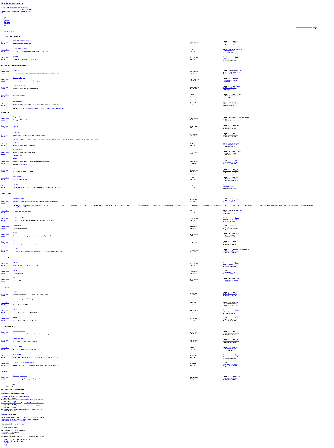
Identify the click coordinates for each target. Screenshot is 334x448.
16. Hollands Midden (194, 205)
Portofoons (24, 108)
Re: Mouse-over (227, 211)
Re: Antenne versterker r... (230, 80)
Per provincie (16, 132)
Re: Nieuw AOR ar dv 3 (229, 88)
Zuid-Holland (94, 139)
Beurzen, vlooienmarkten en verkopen (23, 362)
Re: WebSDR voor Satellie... (231, 95)
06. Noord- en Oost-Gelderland (67, 205)
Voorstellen (16, 56)
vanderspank (34, 409)
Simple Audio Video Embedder (13, 441)
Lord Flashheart (24, 164)
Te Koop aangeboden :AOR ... (231, 356)
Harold (237, 143)
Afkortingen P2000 (18, 217)
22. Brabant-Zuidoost (270, 205)
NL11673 (8, 432)
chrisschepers (238, 233)
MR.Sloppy (40, 417)
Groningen (47, 139)
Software (15, 262)
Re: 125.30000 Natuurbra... (230, 153)
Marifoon (225, 119)
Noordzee (237, 151)
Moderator (11, 433)
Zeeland (88, 139)
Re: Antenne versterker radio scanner (12, 399)
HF (14, 168)
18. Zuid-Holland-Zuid (221, 205)
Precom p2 (226, 227)
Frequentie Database (18, 117)
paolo (236, 225)
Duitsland (15, 301)
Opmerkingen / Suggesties (20, 48)
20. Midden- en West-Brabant (244, 205)
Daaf (21, 155)
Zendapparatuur (17, 101)
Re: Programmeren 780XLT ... (231, 264)
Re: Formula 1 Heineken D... (231, 333)
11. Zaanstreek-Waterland (131, 205)
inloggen (17, 7)
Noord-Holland (70, 139)
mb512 (237, 363)
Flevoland (28, 139)
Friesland (34, 139)
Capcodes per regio (18, 198)
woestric (237, 278)
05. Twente (55, 205)
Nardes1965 (238, 49)
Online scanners (17, 346)
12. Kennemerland (144, 205)
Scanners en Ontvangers (19, 85)
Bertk (236, 133)
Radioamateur (17, 176)
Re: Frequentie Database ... (230, 178)
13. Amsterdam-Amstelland (156, 205)
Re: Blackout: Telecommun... (231, 251)
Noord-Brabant (61, 139)
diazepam (237, 86)
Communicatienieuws (19, 338)
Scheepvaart (16, 142)
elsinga (237, 125)
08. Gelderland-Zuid (95, 205)
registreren (25, 7)
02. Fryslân (32, 205)
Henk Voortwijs (239, 94)
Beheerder (4, 433)
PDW (14, 278)
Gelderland (41, 139)
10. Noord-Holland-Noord (116, 205)
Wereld (15, 317)
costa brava (226, 311)
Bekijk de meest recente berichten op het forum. (14, 420)
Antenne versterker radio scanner (11, 403)
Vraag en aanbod (17, 354)
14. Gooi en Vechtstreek (171, 205)
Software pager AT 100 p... (230, 272)
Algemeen (16, 70)
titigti (236, 185)
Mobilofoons (30, 108)
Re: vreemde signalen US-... (230, 171)
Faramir (237, 218)
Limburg (53, 139)
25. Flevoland (302, 205)
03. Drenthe (39, 205)
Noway (237, 57)
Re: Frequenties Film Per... (230, 319)
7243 (236, 102)
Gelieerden (27, 206)
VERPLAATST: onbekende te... (232, 72)
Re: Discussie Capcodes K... (231, 200)
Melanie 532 (27, 403)
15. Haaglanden (183, 205)
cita (236, 270)
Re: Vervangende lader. (229, 103)
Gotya (236, 263)
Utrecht (83, 139)
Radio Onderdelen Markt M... (231, 364)
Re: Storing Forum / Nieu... (230, 43)
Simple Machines (26, 439)
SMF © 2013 (16, 439)
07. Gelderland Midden (82, 205)
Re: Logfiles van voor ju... (230, 294)
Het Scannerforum (12, 3)
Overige (15, 184)
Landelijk (15, 126)
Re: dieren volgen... (228, 186)
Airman (237, 347)
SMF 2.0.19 (7, 439)
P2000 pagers (17, 225)
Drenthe (23, 139)
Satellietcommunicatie (19, 95)
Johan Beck (238, 70)
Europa (15, 309)
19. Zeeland (232, 205)
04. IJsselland (47, 205)
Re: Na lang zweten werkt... (230, 280)
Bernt (236, 292)
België (15, 291)
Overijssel (77, 139)
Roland (237, 355)
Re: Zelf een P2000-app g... (230, 235)
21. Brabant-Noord (258, 205)
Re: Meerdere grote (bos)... (230, 378)
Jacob (236, 41)
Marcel (3, 432)
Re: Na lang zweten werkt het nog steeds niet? (14, 406)
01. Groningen (25, 205)
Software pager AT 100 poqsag (10, 396)
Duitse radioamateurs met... (230, 303)
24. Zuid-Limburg (293, 205)
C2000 (15, 241)
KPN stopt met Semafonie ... (231, 341)
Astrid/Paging (30, 299)
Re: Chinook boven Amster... (231, 162)
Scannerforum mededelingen (21, 40)
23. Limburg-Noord (281, 205)
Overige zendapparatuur (57, 108)
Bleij (236, 177)
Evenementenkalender (19, 331)
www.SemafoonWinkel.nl (242, 117)
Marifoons (47, 108)
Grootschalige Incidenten (20, 376)
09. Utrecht (105, 205)
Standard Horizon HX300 (230, 144)
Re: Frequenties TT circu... (230, 135)
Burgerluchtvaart (17, 149)
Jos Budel (237, 318)
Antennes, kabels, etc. (19, 78)
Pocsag (15, 270)
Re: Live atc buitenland (229, 348)
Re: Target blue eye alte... (230, 243)
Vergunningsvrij (39, 108)
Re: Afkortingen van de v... (230, 219)
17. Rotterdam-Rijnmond (208, 205)
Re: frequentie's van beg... (230, 127)
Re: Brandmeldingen (228, 50)
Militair (15, 158)
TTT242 (237, 376)
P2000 (15, 233)
